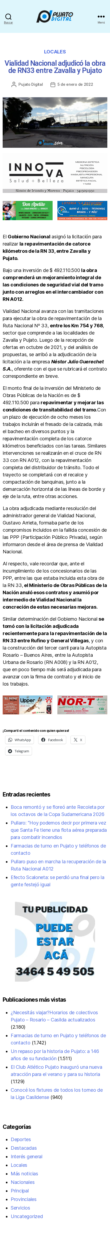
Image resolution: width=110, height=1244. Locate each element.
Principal (20, 1191)
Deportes (21, 1139)
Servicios (20, 1208)
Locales (55, 52)
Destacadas (24, 1148)
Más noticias (24, 1173)
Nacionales (22, 1182)
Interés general (26, 1156)
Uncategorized (27, 1216)
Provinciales (24, 1199)
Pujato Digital (30, 84)
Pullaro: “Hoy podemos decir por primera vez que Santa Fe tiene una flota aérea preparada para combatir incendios (59, 830)
